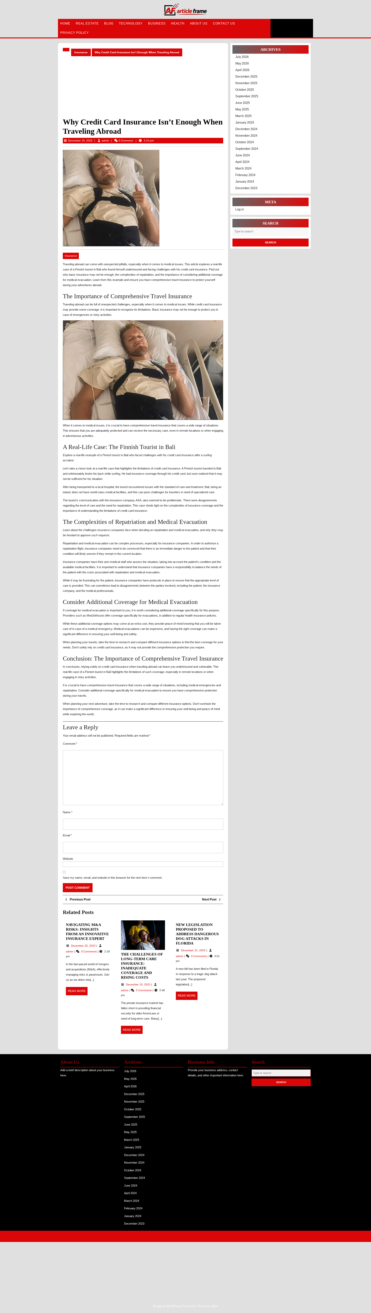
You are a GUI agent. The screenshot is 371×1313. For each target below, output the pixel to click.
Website (68, 858)
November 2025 (246, 83)
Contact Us (224, 23)
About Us (199, 23)
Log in (239, 209)
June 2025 (242, 102)
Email (67, 835)
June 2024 (242, 155)
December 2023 (246, 188)
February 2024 (245, 175)
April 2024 (242, 161)
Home (65, 23)
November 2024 (246, 135)
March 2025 (243, 116)
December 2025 (246, 76)
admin (105, 140)
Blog (108, 23)
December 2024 (246, 129)
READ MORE (78, 992)
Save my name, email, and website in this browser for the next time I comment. (112, 877)
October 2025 (244, 89)
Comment (70, 743)
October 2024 (244, 142)
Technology (131, 23)
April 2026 (242, 70)
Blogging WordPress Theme (172, 1236)
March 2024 (243, 168)
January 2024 (244, 181)
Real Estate (87, 23)
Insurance (81, 52)
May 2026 (242, 63)
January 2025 (244, 122)
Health (178, 23)
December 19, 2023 (80, 140)
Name (67, 812)
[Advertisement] (143, 87)
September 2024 (246, 148)
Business (157, 23)
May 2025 (242, 109)
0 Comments (89, 951)
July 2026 (242, 56)
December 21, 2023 (193, 950)
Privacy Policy (74, 32)
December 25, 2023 (83, 945)
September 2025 (246, 96)
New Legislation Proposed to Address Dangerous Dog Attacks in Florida (197, 933)
